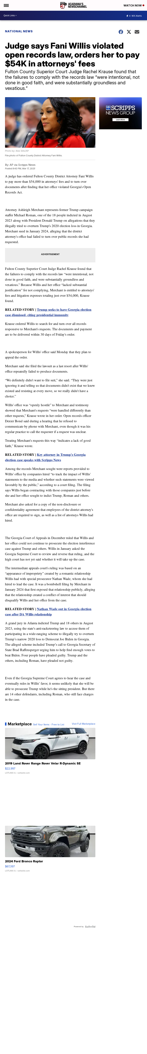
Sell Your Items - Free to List (48, 724)
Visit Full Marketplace (83, 724)
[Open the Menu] (6, 5)
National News (19, 31)
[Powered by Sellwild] (90, 926)
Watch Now (133, 5)
